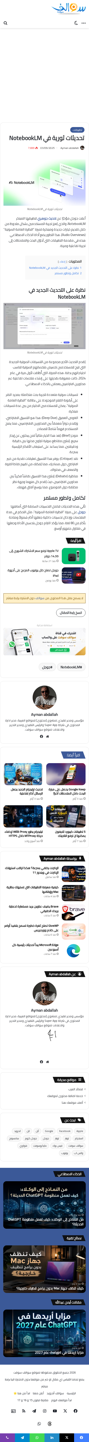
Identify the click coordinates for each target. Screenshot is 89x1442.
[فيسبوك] (41, 736)
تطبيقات (77, 129)
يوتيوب (64, 1153)
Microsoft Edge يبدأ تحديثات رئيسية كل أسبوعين (35, 947)
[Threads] (49, 1424)
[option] (44, 1205)
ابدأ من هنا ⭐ (21, 1393)
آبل (37, 1130)
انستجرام (79, 1138)
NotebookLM (70, 667)
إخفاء (62, 261)
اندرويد (17, 1130)
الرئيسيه (71, 1393)
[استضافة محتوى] (44, 641)
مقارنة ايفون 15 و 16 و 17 (32, 1400)
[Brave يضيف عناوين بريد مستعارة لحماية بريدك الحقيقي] (74, 912)
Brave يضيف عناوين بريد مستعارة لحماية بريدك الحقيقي (34, 909)
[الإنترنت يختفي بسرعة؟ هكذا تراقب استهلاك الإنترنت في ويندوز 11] (74, 874)
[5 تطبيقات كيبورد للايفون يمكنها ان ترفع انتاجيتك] (66, 816)
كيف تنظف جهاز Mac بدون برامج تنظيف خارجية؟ (50, 1288)
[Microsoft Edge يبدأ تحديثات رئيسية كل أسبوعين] (74, 951)
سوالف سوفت (75, 1145)
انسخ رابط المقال (71, 613)
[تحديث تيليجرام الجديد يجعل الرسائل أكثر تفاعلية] (23, 774)
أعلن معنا (38, 1393)
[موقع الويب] (47, 736)
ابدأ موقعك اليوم (61, 1400)
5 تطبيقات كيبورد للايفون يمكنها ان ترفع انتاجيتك (70, 834)
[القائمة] (83, 22)
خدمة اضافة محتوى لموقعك (65, 1096)
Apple (79, 1130)
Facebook (64, 1130)
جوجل (46, 667)
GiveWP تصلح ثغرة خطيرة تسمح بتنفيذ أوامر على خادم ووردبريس (31, 928)
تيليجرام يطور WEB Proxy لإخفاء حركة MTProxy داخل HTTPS (24, 834)
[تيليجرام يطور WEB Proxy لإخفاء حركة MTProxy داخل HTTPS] (23, 816)
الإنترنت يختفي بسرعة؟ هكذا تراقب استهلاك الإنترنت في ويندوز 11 (32, 870)
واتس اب (78, 1153)
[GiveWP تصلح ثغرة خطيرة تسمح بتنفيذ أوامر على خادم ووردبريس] (74, 931)
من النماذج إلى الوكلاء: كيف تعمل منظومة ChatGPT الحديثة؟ (46, 1221)
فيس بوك (57, 1145)
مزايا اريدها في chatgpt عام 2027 (59, 1352)
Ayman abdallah (69, 147)
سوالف (39, 598)
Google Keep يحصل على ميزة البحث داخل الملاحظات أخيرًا (67, 791)
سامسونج (14, 1138)
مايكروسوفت (40, 1145)
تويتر (67, 1138)
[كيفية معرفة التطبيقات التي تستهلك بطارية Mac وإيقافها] (74, 893)
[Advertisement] (44, 75)
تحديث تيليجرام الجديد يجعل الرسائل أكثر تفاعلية (27, 791)
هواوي (23, 1145)
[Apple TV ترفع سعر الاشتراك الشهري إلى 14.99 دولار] (74, 556)
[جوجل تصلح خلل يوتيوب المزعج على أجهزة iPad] (74, 575)
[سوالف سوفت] (68, 9)
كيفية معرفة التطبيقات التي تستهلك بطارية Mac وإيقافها (32, 889)
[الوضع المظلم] (76, 22)
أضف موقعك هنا (72, 1102)
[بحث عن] (5, 22)
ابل (28, 1130)
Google (49, 1130)
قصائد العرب (75, 1089)
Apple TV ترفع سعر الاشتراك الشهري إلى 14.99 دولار (34, 553)
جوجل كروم (31, 1138)
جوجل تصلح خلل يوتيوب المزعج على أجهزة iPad (33, 573)
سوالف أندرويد (55, 1393)
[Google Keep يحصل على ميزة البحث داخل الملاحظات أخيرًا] (66, 774)
